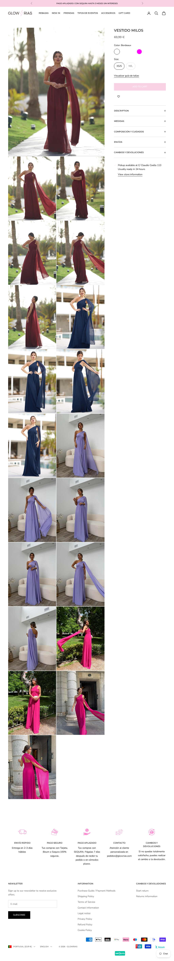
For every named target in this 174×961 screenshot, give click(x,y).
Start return (142, 890)
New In (56, 13)
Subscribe (19, 914)
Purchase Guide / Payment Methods (97, 890)
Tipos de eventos (87, 13)
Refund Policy (85, 924)
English (44, 946)
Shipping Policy (86, 896)
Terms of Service (86, 902)
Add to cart (140, 86)
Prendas (69, 13)
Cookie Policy (85, 930)
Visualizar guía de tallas (126, 75)
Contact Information (88, 907)
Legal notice (84, 913)
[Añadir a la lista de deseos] (118, 96)
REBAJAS (43, 13)
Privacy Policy (85, 919)
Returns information (146, 896)
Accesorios (108, 13)
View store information (130, 174)
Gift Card (124, 13)
